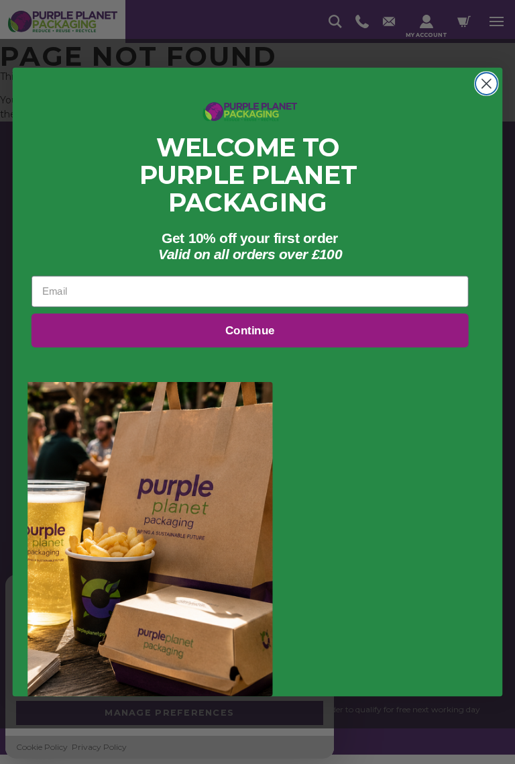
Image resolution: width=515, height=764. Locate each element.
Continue (249, 330)
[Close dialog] (486, 84)
